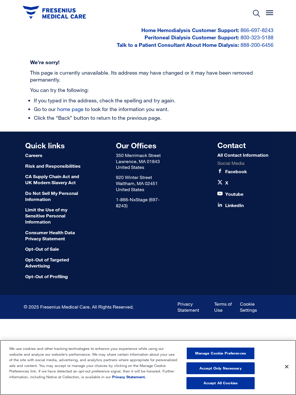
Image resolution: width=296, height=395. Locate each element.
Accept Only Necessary (220, 368)
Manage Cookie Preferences (220, 353)
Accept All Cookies (221, 383)
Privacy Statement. (129, 376)
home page (70, 109)
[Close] (286, 366)
